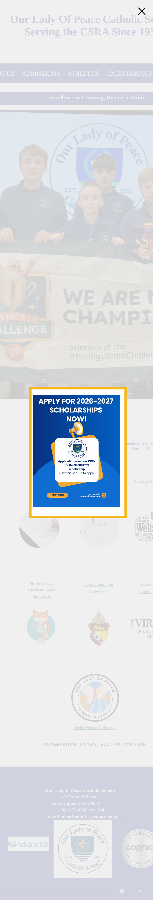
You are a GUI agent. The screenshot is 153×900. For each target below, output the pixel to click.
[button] (142, 11)
